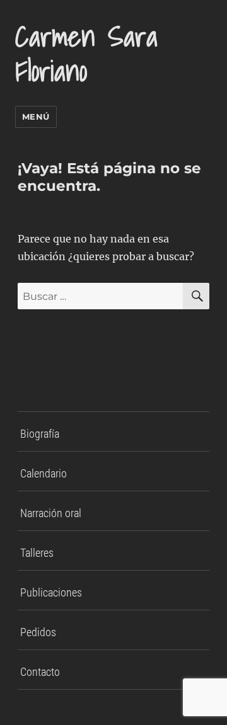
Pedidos (38, 632)
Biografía (39, 433)
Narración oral (50, 513)
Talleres (37, 552)
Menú (36, 116)
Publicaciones (51, 592)
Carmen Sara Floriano (86, 53)
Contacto (40, 671)
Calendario (43, 473)
